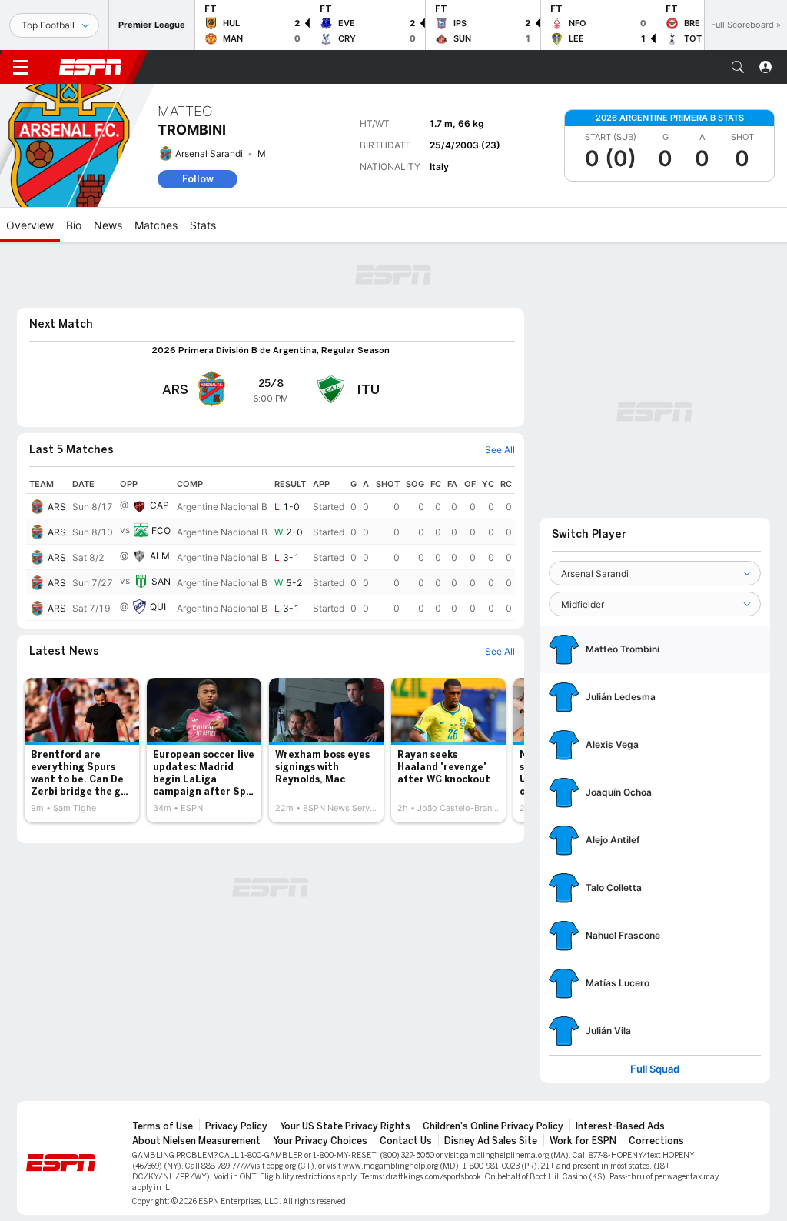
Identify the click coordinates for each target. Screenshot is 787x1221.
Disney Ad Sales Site (490, 1141)
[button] (738, 67)
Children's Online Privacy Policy (493, 1126)
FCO (161, 530)
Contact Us (406, 1141)
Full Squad (654, 1069)
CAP (159, 505)
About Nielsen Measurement (196, 1141)
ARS (57, 506)
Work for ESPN (583, 1141)
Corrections (656, 1141)
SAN (161, 581)
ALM (160, 556)
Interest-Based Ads (620, 1126)
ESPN (90, 67)
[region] (270, 548)
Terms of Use (162, 1126)
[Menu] (21, 67)
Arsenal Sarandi (209, 153)
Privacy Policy (236, 1126)
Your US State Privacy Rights (345, 1126)
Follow (198, 179)
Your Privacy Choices (320, 1141)
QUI (158, 606)
